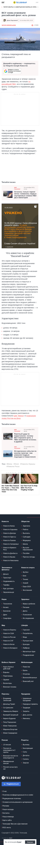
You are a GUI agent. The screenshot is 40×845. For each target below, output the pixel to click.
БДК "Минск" (19, 416)
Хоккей (25, 583)
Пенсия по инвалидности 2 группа (9, 750)
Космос (6, 607)
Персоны (5, 694)
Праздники (25, 694)
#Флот (16, 464)
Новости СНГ (8, 641)
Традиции (26, 708)
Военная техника (9, 687)
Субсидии (26, 537)
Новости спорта (27, 567)
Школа (25, 544)
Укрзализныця (8, 592)
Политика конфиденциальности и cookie (17, 795)
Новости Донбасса (10, 553)
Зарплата (26, 526)
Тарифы (6, 585)
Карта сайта (7, 820)
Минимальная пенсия (8, 762)
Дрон (5, 615)
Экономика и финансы (7, 568)
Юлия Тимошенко (10, 726)
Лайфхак (26, 648)
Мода (25, 637)
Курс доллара (8, 588)
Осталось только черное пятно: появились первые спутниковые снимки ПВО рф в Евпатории (25, 195)
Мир (3, 625)
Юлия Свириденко (10, 733)
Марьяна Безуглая (10, 729)
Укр (37, 2)
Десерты (26, 755)
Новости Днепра (9, 533)
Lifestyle (24, 625)
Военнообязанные (30, 677)
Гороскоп (26, 630)
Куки (19, 842)
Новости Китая (8, 644)
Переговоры (8, 676)
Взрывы (6, 672)
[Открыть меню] (3, 2)
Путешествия (28, 641)
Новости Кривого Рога (9, 548)
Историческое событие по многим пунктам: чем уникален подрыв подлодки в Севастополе (25, 454)
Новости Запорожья (11, 544)
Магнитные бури (29, 651)
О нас (4, 791)
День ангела (27, 715)
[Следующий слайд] (38, 7)
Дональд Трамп (9, 704)
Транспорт (7, 578)
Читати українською (9, 25)
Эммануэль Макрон (10, 711)
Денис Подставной (12, 20)
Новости (5, 521)
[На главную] (20, 2)
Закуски (26, 763)
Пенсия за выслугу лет (10, 768)
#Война (9, 464)
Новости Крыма (9, 557)
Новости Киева (9, 526)
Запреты (26, 711)
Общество (25, 521)
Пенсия (5, 740)
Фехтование (27, 590)
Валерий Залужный (10, 715)
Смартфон (7, 618)
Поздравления (28, 655)
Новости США (8, 633)
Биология (6, 611)
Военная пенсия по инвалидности (10, 757)
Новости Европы (9, 630)
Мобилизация (26, 662)
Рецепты (25, 740)
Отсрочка (26, 674)
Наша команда (8, 817)
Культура (26, 644)
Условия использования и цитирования (17, 802)
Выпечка (26, 745)
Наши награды (8, 809)
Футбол (25, 572)
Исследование (28, 618)
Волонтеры (7, 683)
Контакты (6, 813)
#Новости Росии (12, 466)
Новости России (9, 637)
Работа (25, 529)
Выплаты (26, 533)
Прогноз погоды (29, 557)
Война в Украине (8, 662)
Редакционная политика (11, 798)
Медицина (27, 540)
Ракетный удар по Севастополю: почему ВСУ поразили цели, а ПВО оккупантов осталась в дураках (25, 438)
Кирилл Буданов (9, 718)
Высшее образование (28, 548)
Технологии (7, 604)
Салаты (26, 759)
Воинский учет (28, 681)
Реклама (5, 806)
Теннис (25, 579)
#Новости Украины (27, 464)
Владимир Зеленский (7, 699)
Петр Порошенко (9, 722)
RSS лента (6, 827)
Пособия (26, 553)
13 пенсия (7, 745)
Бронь (25, 670)
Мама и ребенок (29, 604)
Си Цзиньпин (8, 708)
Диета (25, 611)
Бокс (24, 576)
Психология (27, 615)
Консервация (28, 748)
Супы (25, 752)
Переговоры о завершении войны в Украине (21, 7)
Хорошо (30, 842)
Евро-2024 (27, 586)
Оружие (6, 680)
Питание (26, 607)
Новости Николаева (10, 560)
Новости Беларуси (10, 648)
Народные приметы (30, 704)
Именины (26, 718)
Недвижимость (9, 581)
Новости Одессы (9, 537)
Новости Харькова (10, 529)
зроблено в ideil (7, 838)
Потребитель (28, 633)
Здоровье (25, 599)
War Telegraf (17, 188)
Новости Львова (9, 540)
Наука (4, 599)
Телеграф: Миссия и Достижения (14, 824)
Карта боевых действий (8, 668)
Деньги (6, 574)
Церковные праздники (27, 699)
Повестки (26, 667)
